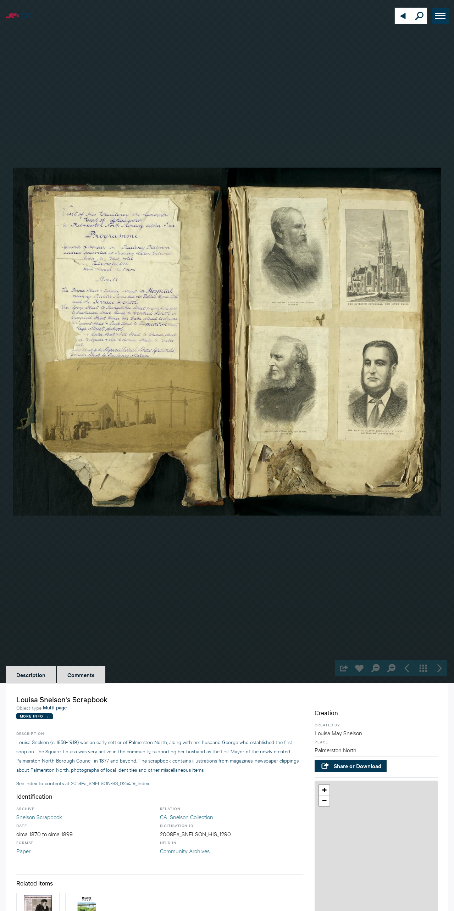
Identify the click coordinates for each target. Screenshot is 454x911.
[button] (324, 790)
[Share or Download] (343, 668)
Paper (23, 850)
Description (30, 675)
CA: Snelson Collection (186, 816)
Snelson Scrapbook (39, 816)
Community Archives (185, 850)
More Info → (34, 716)
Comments (81, 675)
